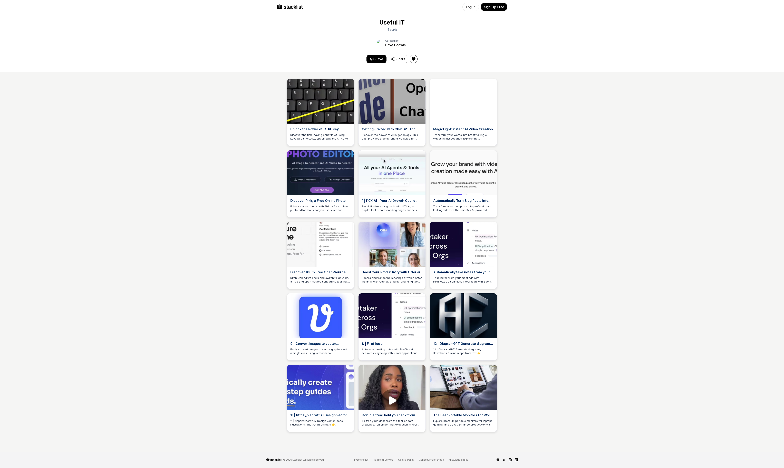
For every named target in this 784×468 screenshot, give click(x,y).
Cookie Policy (406, 459)
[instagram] (510, 459)
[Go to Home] (290, 6)
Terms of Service (383, 459)
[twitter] (504, 459)
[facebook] (498, 459)
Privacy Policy (361, 459)
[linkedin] (516, 459)
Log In (471, 7)
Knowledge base (458, 459)
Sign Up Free (494, 7)
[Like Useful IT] (414, 59)
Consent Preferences (431, 459)
